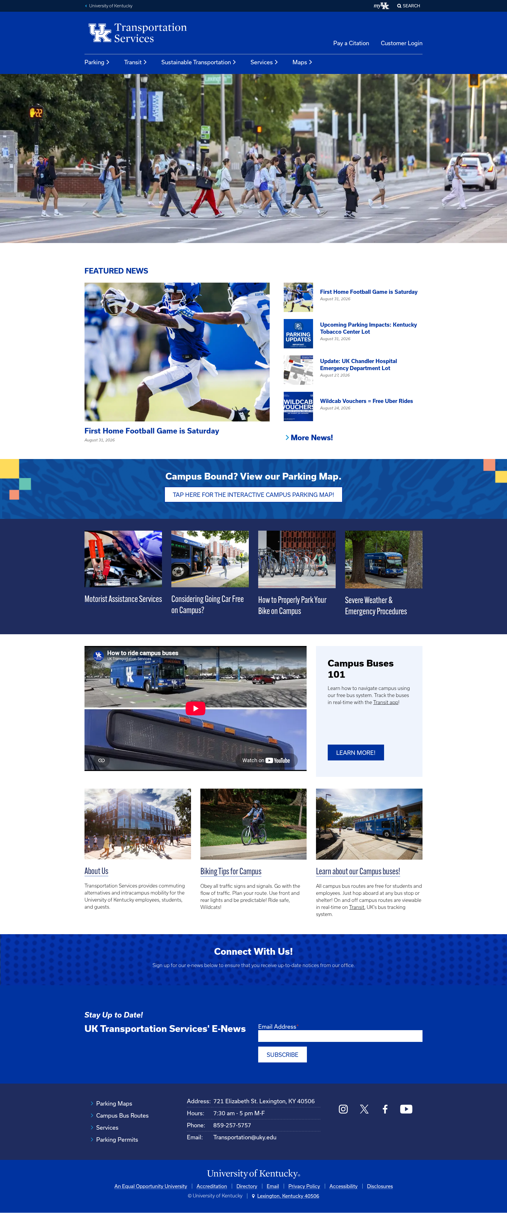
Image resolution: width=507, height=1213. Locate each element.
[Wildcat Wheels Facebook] (385, 1110)
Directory (246, 1186)
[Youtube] (406, 1110)
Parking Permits (117, 1139)
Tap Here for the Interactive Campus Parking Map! (253, 494)
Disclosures (380, 1186)
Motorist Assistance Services (123, 599)
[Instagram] (343, 1110)
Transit (133, 62)
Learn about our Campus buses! (358, 872)
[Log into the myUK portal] (382, 5)
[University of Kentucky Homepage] (253, 1174)
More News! (312, 437)
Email (273, 1186)
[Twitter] (364, 1110)
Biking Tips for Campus (230, 872)
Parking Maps (114, 1103)
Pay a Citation (351, 43)
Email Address (277, 1026)
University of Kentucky (110, 6)
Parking (94, 62)
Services (262, 62)
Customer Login (401, 43)
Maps (300, 62)
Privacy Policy (304, 1186)
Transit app (385, 702)
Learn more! (356, 752)
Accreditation (212, 1186)
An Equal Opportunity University (150, 1186)
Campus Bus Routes (122, 1115)
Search (411, 5)
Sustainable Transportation (196, 62)
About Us (96, 871)
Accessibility (343, 1186)
